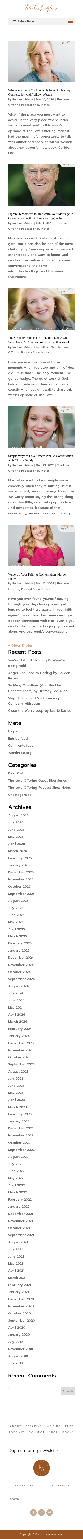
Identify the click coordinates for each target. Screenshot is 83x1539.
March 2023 (17, 1107)
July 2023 (15, 1078)
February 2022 (20, 1199)
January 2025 (18, 950)
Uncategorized (20, 794)
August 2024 (18, 986)
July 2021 (15, 1249)
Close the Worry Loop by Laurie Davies (39, 710)
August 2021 (18, 1242)
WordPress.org (20, 752)
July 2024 (15, 993)
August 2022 (18, 1156)
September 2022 (21, 1149)
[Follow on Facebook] (33, 1512)
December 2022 (21, 1128)
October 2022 (19, 1142)
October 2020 (19, 1313)
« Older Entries (20, 645)
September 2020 (21, 1320)
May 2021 (15, 1263)
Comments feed (21, 745)
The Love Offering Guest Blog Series (37, 780)
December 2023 (21, 1043)
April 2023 (16, 1099)
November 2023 (20, 1050)
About (15, 1426)
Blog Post (15, 773)
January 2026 (19, 865)
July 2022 (15, 1164)
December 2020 (21, 1299)
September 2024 (21, 979)
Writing (54, 1426)
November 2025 (20, 879)
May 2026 (16, 836)
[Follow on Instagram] (41, 1512)
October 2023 (19, 1057)
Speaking (34, 1426)
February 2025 (20, 943)
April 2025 (16, 929)
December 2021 (20, 1213)
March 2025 (17, 936)
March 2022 (17, 1192)
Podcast (16, 1432)
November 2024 (21, 964)
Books (68, 1432)
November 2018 (20, 1349)
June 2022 (16, 1171)
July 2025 (15, 907)
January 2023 (18, 1121)
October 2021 (19, 1228)
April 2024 (16, 1014)
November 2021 (20, 1221)
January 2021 (18, 1292)
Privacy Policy (29, 1485)
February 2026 (20, 858)
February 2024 (20, 1028)
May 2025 (15, 922)
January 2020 (19, 1334)
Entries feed (18, 738)
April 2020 (16, 1327)
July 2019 (15, 1341)
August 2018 (18, 1356)
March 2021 (17, 1277)
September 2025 (21, 893)
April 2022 (16, 1185)
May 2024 (16, 1007)
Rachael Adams (22, 99)
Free (69, 1426)
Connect (37, 1432)
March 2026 (17, 851)
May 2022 (15, 1178)
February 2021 (19, 1285)
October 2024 (19, 972)
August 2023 (18, 1071)
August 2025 (18, 900)
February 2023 (20, 1114)
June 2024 (16, 1000)
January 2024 (19, 1036)
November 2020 (21, 1306)
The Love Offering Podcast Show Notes (39, 787)
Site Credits (58, 1485)
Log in (13, 731)
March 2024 (17, 1021)
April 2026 (16, 843)
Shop (53, 1432)
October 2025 (19, 886)
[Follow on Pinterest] (49, 1512)
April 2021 (16, 1270)
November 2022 (20, 1135)
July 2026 (15, 822)
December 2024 (21, 957)
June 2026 (16, 829)
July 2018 (15, 1363)
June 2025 (16, 915)
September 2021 (21, 1235)
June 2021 (16, 1256)
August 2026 (18, 815)
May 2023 (15, 1092)
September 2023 (21, 1064)
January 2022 (18, 1206)
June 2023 (16, 1085)
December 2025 (21, 872)
